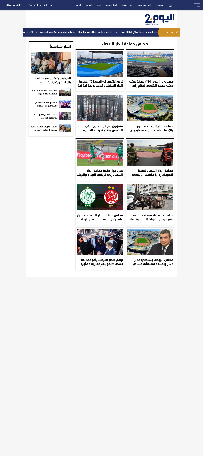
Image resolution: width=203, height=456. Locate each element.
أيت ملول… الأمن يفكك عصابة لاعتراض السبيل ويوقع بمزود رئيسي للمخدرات (89, 32)
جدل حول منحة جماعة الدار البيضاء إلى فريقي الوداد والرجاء (100, 173)
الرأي (78, 5)
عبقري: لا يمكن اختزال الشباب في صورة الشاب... (45, 116)
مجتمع (159, 5)
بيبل (99, 5)
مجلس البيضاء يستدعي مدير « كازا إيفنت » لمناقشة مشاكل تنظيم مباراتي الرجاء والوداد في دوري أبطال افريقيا (150, 262)
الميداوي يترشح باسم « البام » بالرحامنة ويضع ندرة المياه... (53, 80)
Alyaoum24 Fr (14, 5)
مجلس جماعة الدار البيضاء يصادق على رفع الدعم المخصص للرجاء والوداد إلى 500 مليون (100, 217)
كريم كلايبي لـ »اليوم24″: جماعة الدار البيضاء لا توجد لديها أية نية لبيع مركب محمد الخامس (100, 84)
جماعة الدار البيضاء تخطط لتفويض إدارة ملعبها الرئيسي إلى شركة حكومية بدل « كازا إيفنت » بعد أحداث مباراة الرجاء (152, 173)
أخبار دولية (111, 5)
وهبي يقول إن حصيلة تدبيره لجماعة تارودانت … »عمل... (44, 128)
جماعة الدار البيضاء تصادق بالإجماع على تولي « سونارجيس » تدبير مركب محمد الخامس (150, 128)
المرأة (89, 5)
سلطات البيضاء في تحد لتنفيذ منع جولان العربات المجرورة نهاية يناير (150, 217)
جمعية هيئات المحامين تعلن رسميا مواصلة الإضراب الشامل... (45, 92)
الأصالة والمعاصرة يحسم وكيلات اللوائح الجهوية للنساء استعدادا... (46, 104)
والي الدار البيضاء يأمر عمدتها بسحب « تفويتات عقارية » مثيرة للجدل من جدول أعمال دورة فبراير (100, 262)
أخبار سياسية (144, 5)
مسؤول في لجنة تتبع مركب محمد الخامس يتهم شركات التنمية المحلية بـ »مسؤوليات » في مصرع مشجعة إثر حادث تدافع (100, 128)
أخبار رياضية (127, 5)
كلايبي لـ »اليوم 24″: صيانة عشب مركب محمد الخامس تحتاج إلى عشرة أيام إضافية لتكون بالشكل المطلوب (151, 84)
